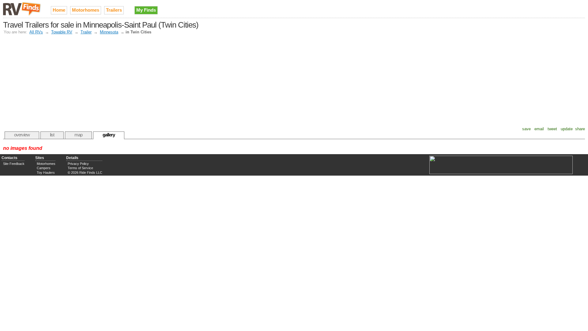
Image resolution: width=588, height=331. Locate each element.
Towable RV (61, 32)
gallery (109, 134)
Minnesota (109, 32)
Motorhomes (85, 10)
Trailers (114, 10)
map (78, 134)
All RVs (36, 32)
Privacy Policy (78, 164)
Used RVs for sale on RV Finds (22, 9)
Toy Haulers (46, 172)
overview (22, 134)
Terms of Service (80, 168)
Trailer (86, 32)
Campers (44, 168)
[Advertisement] (294, 81)
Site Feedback (13, 164)
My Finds (146, 10)
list (52, 134)
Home (59, 10)
